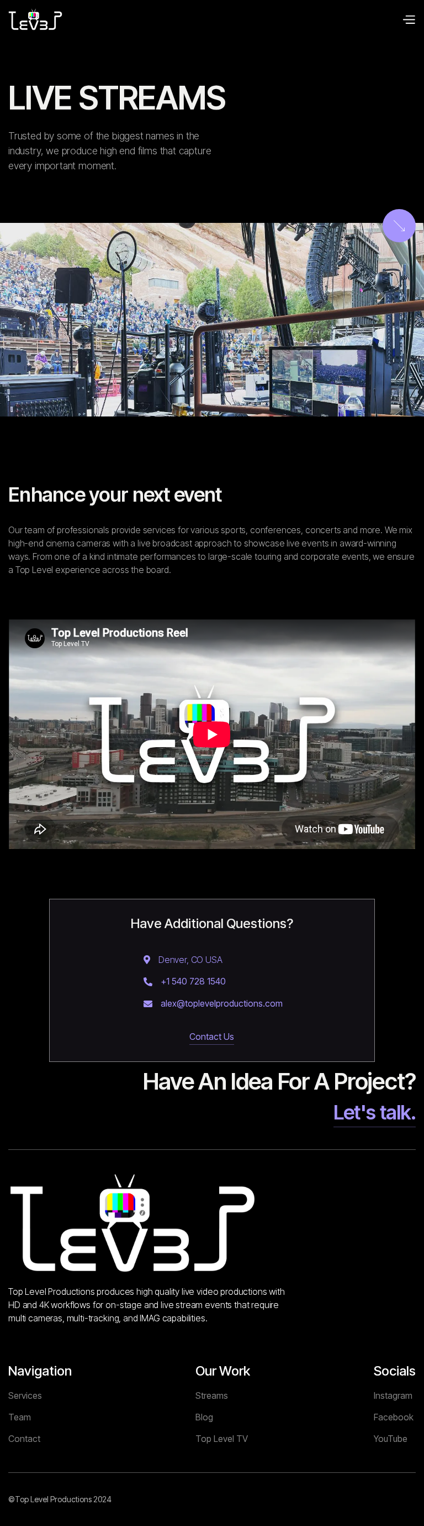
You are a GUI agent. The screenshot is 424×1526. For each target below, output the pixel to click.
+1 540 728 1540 (193, 981)
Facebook (394, 1417)
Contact (24, 1438)
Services (25, 1395)
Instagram (393, 1395)
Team (19, 1417)
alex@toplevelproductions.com (222, 1003)
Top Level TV (221, 1438)
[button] (408, 19)
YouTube (390, 1438)
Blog (204, 1417)
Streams (211, 1395)
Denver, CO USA (190, 959)
